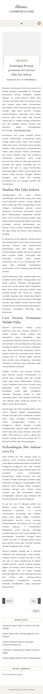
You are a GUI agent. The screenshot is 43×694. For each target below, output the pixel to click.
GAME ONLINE (21, 60)
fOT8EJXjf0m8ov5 (30, 80)
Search (36, 611)
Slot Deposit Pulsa (22, 130)
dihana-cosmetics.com (22, 9)
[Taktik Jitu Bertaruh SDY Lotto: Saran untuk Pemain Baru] (35, 601)
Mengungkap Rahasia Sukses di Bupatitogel (22, 658)
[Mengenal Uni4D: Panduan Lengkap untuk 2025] (7, 601)
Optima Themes (28, 690)
